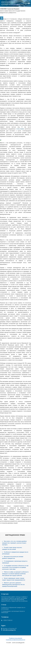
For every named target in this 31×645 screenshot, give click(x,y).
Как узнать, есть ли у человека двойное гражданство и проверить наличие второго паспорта (14, 542)
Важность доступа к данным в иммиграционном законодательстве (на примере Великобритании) (13, 584)
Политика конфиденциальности (15, 639)
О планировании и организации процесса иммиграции (13, 612)
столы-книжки (20, 129)
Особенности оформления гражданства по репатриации (13, 608)
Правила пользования (15, 638)
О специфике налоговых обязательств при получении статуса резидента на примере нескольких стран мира (15, 567)
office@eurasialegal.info (9, 630)
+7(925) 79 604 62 (7, 620)
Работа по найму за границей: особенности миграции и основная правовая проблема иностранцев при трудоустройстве (15, 573)
